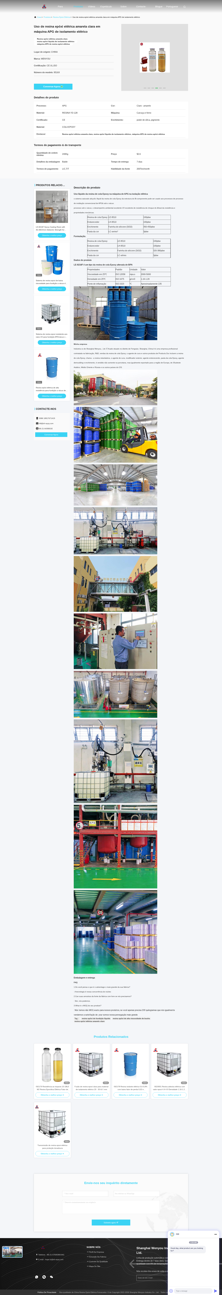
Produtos (78, 6)
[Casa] (44, 6)
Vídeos (91, 6)
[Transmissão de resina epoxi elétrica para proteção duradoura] (52, 1123)
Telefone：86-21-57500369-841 (51, 1255)
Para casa (60, 7)
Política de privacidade (47, 1292)
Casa (39, 17)
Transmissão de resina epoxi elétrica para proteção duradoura (52, 1146)
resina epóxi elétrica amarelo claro (90, 1021)
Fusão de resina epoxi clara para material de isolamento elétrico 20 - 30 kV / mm (91, 1088)
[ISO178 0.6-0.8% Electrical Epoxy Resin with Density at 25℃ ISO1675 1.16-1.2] (154, 57)
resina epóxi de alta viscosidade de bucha (131, 1018)
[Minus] (215, 1234)
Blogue (158, 6)
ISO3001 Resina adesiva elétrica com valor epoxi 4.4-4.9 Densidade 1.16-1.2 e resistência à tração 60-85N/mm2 (169, 1088)
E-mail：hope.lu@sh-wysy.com (50, 1259)
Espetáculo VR (106, 7)
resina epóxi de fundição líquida (96, 1018)
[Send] (216, 1291)
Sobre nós (123, 7)
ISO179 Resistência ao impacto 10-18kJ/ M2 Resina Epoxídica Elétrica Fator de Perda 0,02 (52, 1088)
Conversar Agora (51, 86)
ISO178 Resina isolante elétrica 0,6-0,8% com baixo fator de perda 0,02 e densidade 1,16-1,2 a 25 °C (130, 1088)
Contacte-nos (141, 7)
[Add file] (171, 1291)
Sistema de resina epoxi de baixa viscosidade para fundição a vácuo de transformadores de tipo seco (51, 283)
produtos (47, 17)
